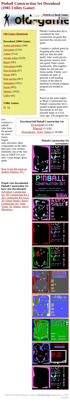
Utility (6, 95)
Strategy (7, 91)
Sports (6, 87)
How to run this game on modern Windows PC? (14, 170)
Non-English (10, 70)
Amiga (6, 53)
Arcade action (10, 58)
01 (4, 107)
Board (6, 62)
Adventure (8, 49)
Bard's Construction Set (14, 202)
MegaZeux (7, 209)
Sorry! (25, 206)
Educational (9, 66)
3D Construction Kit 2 (17, 194)
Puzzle (6, 74)
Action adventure (12, 45)
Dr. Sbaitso (15, 206)
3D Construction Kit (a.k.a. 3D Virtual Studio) (15, 199)
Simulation (8, 83)
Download (37, 124)
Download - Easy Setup (36, 132)
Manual (37, 128)
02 (8, 107)
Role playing (10, 79)
